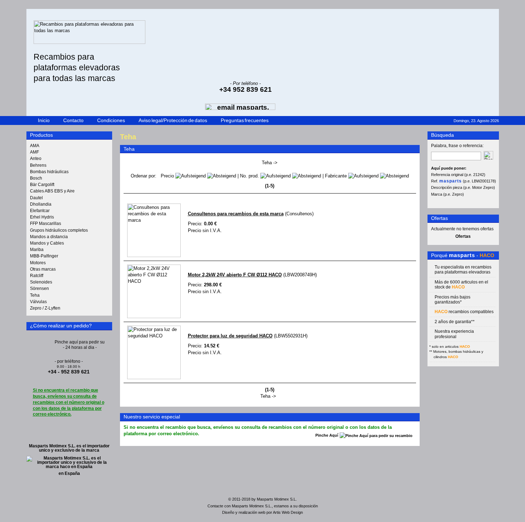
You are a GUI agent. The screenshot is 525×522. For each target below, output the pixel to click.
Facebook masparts (304, 120)
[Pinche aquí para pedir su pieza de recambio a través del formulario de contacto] (80, 342)
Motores (38, 262)
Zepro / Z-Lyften (45, 308)
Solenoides (41, 282)
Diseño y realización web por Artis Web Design (262, 512)
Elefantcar (40, 210)
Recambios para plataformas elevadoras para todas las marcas (77, 67)
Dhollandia (40, 204)
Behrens (38, 165)
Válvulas (38, 301)
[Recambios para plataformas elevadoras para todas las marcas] (89, 42)
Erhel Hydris (42, 217)
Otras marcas (43, 269)
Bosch (36, 178)
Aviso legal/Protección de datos (173, 120)
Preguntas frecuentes (245, 120)
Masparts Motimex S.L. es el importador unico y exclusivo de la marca (69, 448)
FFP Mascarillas (45, 223)
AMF (34, 152)
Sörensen (39, 288)
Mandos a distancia (49, 236)
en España (69, 473)
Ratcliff (36, 275)
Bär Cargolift (42, 184)
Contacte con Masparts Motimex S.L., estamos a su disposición (263, 506)
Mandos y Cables (47, 243)
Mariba (37, 249)
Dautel (36, 197)
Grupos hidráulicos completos (59, 230)
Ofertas (463, 236)
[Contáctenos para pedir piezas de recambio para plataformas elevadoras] (376, 435)
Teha (35, 295)
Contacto (73, 120)
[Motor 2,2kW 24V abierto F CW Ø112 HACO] (154, 316)
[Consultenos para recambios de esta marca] (154, 255)
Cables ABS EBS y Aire (52, 191)
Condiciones (111, 120)
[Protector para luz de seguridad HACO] (154, 377)
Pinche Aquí (326, 435)
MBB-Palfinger (44, 256)
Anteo (35, 158)
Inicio (44, 120)
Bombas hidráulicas (49, 171)
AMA (34, 145)
